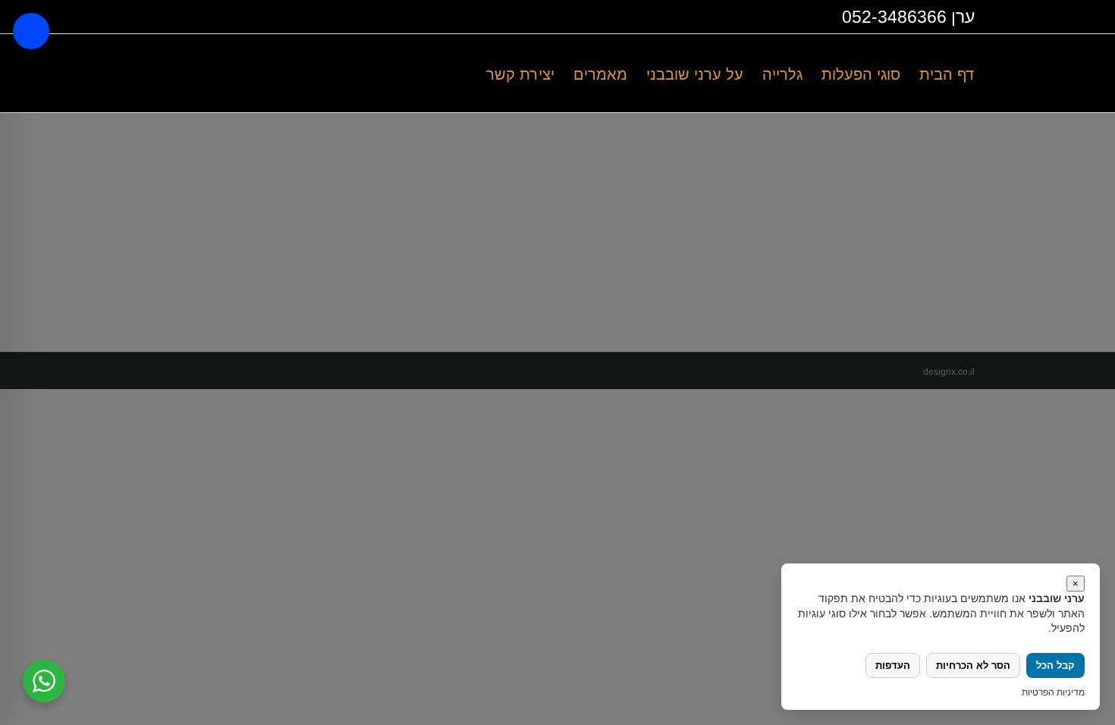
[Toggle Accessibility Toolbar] (31, 31)
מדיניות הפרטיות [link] (1053, 692)
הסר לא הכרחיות (973, 665)
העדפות (892, 665)
